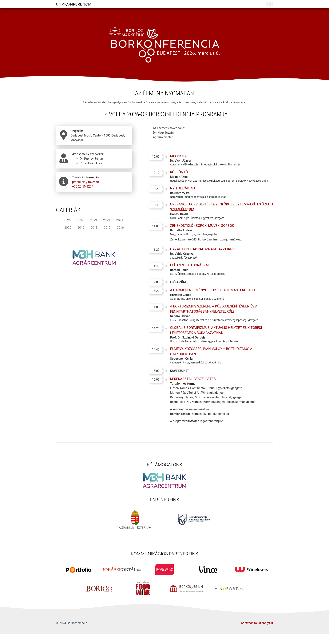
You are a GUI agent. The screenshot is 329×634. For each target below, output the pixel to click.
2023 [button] (93, 220)
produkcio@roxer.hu (85, 182)
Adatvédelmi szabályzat (257, 623)
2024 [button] (80, 220)
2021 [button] (119, 220)
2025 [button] (67, 220)
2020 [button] (67, 227)
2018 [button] (94, 227)
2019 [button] (80, 227)
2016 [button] (120, 227)
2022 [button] (106, 220)
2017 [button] (107, 227)
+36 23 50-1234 (82, 186)
